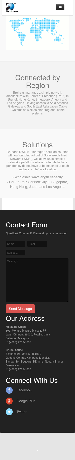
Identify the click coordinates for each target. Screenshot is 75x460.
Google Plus (25, 400)
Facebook (24, 389)
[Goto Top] (37, 450)
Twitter (21, 411)
